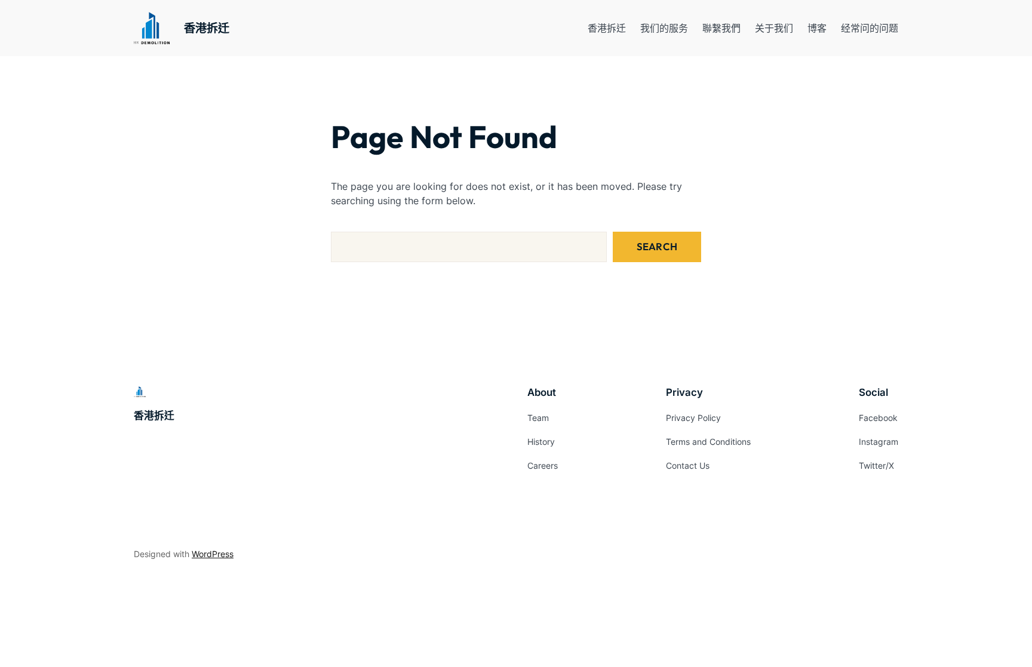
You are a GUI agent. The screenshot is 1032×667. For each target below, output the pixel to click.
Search (657, 246)
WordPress (213, 554)
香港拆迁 (206, 28)
